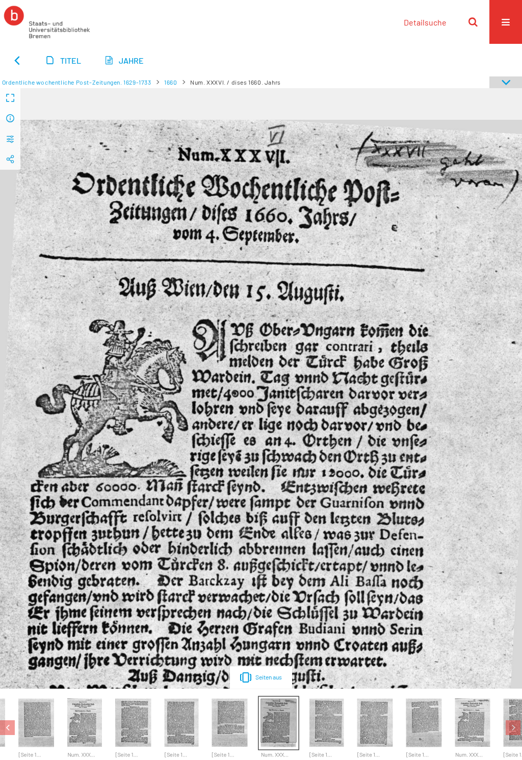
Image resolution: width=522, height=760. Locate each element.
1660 (170, 82)
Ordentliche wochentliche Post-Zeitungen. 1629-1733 (76, 82)
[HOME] (47, 22)
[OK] (473, 22)
